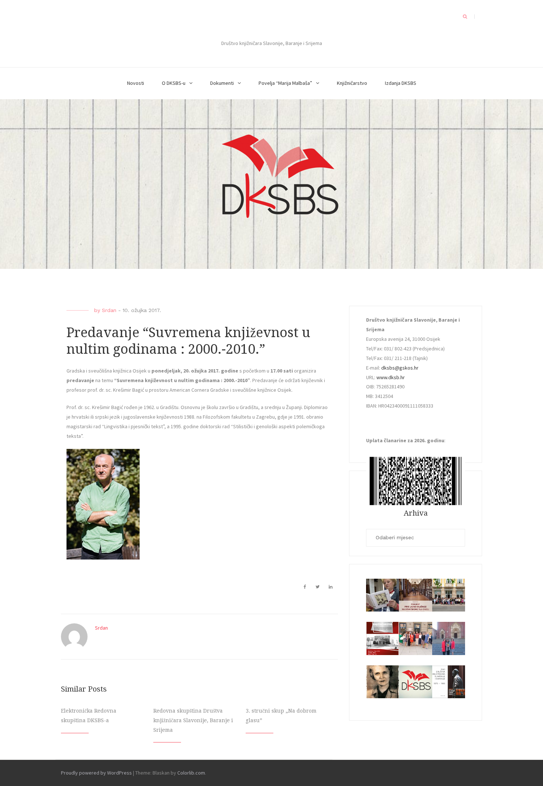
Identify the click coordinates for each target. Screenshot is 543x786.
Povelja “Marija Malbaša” (285, 83)
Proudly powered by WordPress (96, 772)
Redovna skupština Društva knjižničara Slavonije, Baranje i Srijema (193, 720)
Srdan (109, 310)
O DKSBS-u (173, 83)
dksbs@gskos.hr (400, 367)
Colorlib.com (191, 772)
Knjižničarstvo (352, 83)
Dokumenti (222, 83)
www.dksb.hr (390, 377)
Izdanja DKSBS (400, 83)
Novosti (135, 83)
